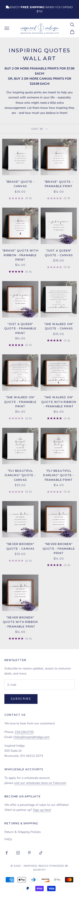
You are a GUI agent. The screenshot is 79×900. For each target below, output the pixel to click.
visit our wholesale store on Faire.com (40, 783)
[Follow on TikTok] (41, 853)
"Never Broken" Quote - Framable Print (59, 548)
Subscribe (21, 699)
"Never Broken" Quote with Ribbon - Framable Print (20, 622)
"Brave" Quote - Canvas (20, 184)
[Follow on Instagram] (18, 853)
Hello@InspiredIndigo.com (31, 737)
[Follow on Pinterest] (29, 853)
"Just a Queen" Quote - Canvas (59, 253)
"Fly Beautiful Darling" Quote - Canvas (20, 475)
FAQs (8, 839)
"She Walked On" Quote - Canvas (59, 326)
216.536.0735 (24, 732)
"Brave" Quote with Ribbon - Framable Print (20, 255)
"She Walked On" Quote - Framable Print (20, 402)
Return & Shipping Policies (22, 832)
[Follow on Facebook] (6, 853)
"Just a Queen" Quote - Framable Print (20, 328)
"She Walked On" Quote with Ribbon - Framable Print (58, 402)
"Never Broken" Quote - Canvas (20, 546)
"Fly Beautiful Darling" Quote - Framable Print (58, 475)
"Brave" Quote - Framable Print (58, 184)
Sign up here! (42, 810)
